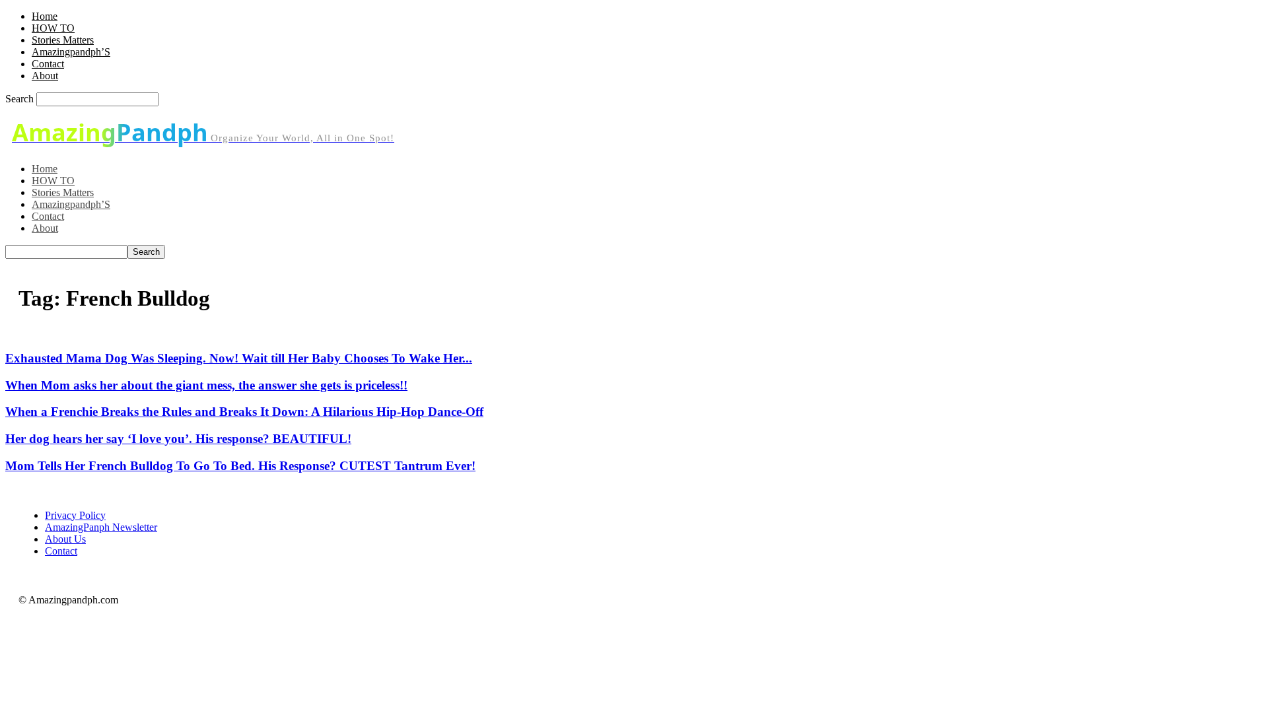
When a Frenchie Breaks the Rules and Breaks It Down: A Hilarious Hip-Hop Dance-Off (244, 412)
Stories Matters (63, 40)
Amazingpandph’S (71, 51)
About (45, 75)
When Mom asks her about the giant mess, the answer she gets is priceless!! (206, 385)
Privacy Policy (75, 515)
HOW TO (53, 28)
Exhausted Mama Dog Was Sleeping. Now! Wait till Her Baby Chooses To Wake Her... (238, 358)
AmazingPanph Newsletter (101, 527)
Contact (48, 63)
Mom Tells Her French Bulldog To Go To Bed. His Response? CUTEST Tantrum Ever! (240, 466)
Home (44, 16)
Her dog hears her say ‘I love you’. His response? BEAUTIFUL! (178, 439)
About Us (65, 539)
